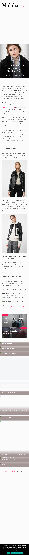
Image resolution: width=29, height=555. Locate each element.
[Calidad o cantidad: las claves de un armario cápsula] (14, 414)
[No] (27, 549)
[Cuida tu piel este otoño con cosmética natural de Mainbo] (14, 349)
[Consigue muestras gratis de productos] (14, 456)
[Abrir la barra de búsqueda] (26, 11)
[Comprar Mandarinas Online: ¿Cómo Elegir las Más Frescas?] (14, 460)
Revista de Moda (19, 471)
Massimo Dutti (11, 107)
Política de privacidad (17, 552)
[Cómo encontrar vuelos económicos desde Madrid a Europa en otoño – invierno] (14, 394)
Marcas (24, 75)
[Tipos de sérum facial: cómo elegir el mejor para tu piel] (14, 345)
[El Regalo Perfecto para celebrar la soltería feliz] (14, 465)
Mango (4, 107)
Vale (8, 552)
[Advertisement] (14, 28)
